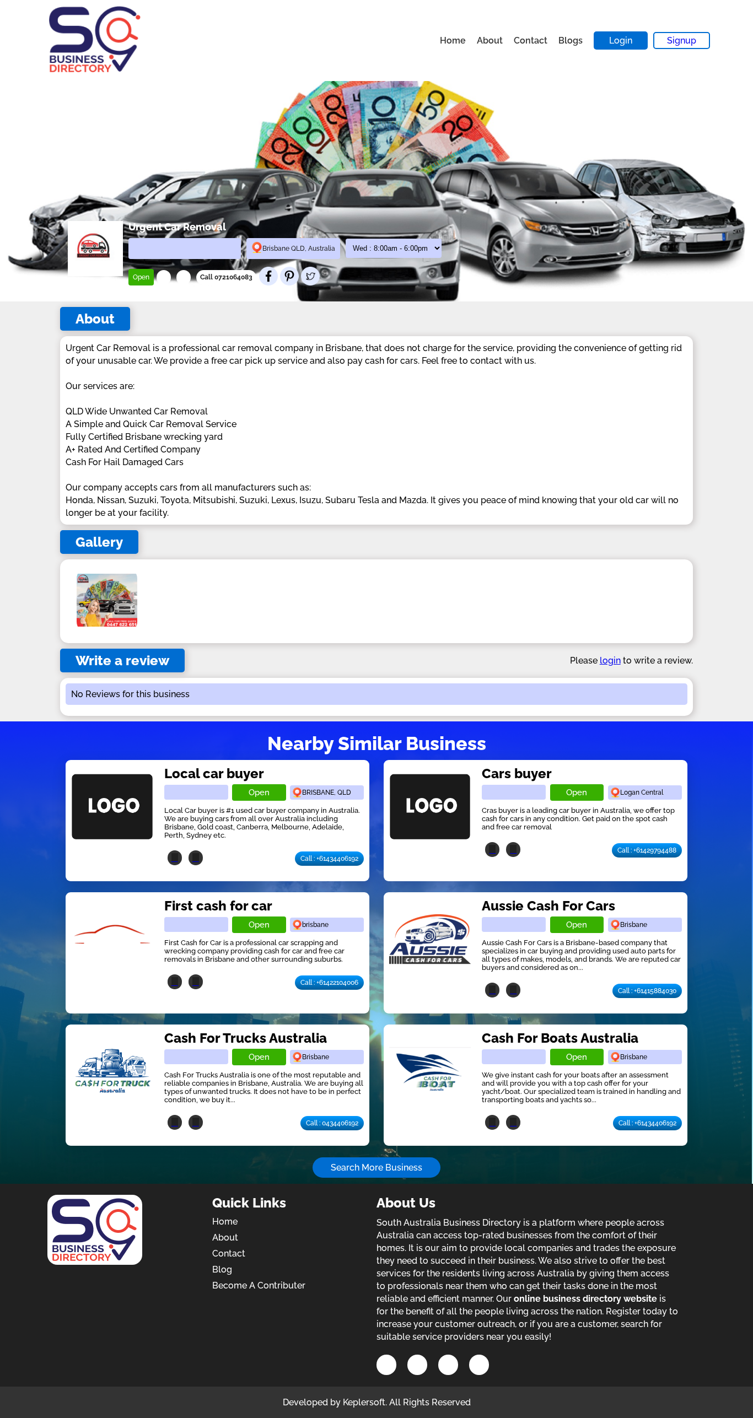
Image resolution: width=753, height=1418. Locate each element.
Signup (681, 40)
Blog (222, 1269)
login (610, 660)
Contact (530, 40)
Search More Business (376, 1167)
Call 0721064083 (226, 277)
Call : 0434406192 (332, 1123)
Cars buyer (517, 773)
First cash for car (218, 906)
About (490, 40)
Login (620, 40)
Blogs (570, 40)
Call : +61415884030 (647, 991)
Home (453, 40)
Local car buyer (214, 773)
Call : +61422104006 (329, 982)
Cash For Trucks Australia (245, 1038)
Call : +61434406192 (329, 858)
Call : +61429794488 (646, 850)
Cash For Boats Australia (560, 1038)
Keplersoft (364, 1402)
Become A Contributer (258, 1285)
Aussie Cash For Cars (548, 906)
